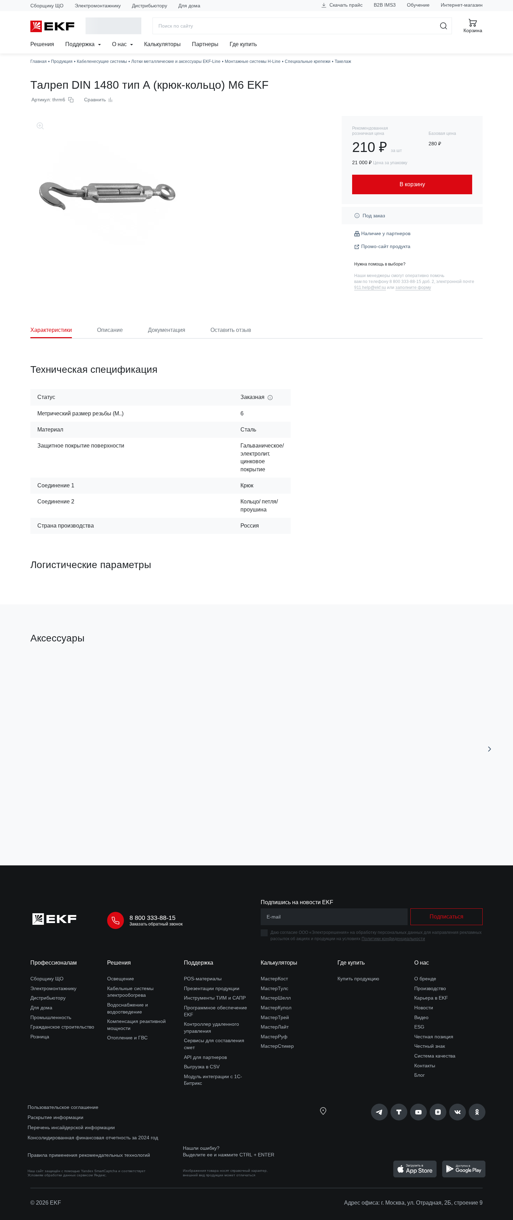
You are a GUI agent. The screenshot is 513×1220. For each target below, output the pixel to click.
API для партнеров (205, 1057)
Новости (423, 1007)
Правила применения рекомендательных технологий (89, 1155)
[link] (379, 1112)
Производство (430, 988)
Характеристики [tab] (51, 330)
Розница (39, 1036)
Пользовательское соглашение (63, 1107)
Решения (42, 44)
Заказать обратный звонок (156, 924)
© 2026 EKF (45, 1203)
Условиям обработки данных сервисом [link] (60, 1175)
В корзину (70, 820)
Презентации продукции (211, 988)
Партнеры (205, 44)
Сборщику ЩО (47, 5)
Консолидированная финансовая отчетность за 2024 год (93, 1137)
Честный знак (429, 1046)
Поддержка (80, 44)
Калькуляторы (162, 44)
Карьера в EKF (431, 998)
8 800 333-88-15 (152, 917)
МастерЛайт (275, 1027)
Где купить (243, 44)
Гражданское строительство (62, 1027)
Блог (419, 1075)
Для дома (189, 5)
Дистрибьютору (149, 5)
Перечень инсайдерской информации (71, 1127)
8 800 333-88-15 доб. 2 (411, 281)
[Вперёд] (489, 749)
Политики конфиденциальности (393, 938)
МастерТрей (275, 1017)
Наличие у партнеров (385, 233)
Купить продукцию (358, 978)
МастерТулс (274, 988)
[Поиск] (444, 25)
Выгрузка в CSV (202, 1066)
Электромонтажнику (98, 5)
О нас (120, 44)
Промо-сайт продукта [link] (385, 246)
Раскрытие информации (55, 1117)
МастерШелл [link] (276, 998)
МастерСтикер (277, 1046)
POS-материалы (203, 978)
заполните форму (413, 287)
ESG (419, 1027)
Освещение (120, 978)
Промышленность (50, 1017)
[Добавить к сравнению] (132, 820)
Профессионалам (53, 963)
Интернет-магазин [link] (462, 5)
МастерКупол (276, 1007)
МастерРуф (274, 1036)
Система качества (434, 1056)
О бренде (425, 978)
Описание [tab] (110, 330)
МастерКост (274, 978)
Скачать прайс (345, 5)
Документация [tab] (166, 330)
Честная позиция (433, 1036)
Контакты (424, 1065)
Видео (421, 1017)
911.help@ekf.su (370, 287)
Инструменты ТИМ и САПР (215, 998)
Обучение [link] (418, 5)
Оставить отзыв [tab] (230, 330)
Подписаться (446, 917)
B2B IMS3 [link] (385, 5)
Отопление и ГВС (127, 1037)
